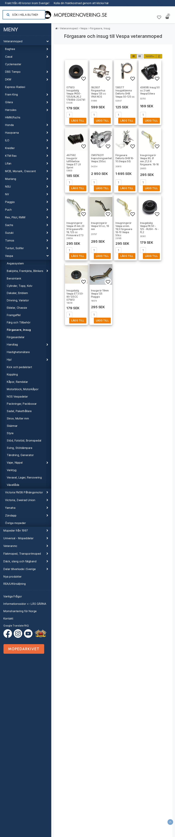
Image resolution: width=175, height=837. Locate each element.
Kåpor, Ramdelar (17, 382)
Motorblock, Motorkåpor (22, 389)
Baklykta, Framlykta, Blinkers (25, 271)
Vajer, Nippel (15, 462)
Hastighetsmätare (18, 352)
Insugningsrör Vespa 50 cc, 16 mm (100, 226)
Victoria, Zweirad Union (20, 500)
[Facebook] (8, 633)
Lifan (8, 163)
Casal (8, 56)
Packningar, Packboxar (22, 403)
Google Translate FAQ (16, 625)
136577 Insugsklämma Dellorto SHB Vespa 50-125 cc (125, 92)
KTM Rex (11, 155)
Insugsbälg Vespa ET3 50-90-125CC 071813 (75, 295)
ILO (7, 140)
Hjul (9, 359)
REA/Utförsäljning (14, 583)
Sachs (9, 225)
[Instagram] (19, 633)
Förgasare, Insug (19, 329)
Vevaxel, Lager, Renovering (24, 477)
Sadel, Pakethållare (19, 411)
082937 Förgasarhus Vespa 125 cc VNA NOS (98, 92)
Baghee (10, 49)
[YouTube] (28, 633)
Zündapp (11, 515)
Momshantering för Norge (20, 611)
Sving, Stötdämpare (19, 448)
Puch (8, 209)
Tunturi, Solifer (14, 248)
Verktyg (12, 470)
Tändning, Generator (20, 455)
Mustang (10, 179)
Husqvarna (12, 132)
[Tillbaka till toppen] (170, 822)
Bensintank (14, 278)
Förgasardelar (16, 337)
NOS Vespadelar (17, 396)
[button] (159, 17)
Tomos (9, 240)
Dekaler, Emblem (17, 293)
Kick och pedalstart (19, 367)
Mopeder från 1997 (15, 530)
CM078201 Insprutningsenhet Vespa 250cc (101, 158)
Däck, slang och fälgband (19, 561)
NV (7, 194)
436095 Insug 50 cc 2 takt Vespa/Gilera (150, 90)
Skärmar (12, 425)
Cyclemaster (13, 64)
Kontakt (8, 618)
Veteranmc (10, 546)
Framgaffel (14, 315)
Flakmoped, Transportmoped (22, 553)
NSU (8, 186)
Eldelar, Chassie (17, 307)
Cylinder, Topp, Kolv (19, 285)
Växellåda (13, 485)
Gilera (9, 102)
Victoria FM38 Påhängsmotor (24, 492)
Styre (10, 433)
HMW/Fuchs (13, 117)
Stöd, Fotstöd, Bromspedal (24, 440)
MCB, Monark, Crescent (20, 171)
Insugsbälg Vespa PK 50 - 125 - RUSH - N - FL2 (149, 227)
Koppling (12, 374)
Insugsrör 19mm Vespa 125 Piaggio (100, 293)
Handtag (12, 344)
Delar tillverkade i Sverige (19, 569)
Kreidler (10, 148)
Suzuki (9, 232)
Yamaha (10, 507)
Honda (9, 125)
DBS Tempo (13, 71)
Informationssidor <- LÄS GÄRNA (24, 603)
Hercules (10, 110)
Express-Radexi (15, 87)
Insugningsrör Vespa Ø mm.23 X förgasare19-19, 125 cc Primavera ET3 (75, 229)
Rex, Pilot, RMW (15, 217)
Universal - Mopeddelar (18, 538)
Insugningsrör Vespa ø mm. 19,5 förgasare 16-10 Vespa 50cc (124, 229)
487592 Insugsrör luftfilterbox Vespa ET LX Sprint (73, 161)
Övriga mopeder (15, 523)
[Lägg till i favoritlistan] (76, 71)
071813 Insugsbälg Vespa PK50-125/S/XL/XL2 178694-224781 (75, 93)
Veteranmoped (12, 41)
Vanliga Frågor (12, 596)
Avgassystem (15, 263)
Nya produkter (12, 576)
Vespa (9, 256)
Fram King (11, 94)
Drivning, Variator (18, 300)
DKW (8, 79)
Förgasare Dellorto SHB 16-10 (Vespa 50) (125, 158)
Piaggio (10, 202)
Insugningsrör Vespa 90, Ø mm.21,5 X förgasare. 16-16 (149, 160)
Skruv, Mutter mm (18, 418)
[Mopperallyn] (40, 633)
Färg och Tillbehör (18, 322)
